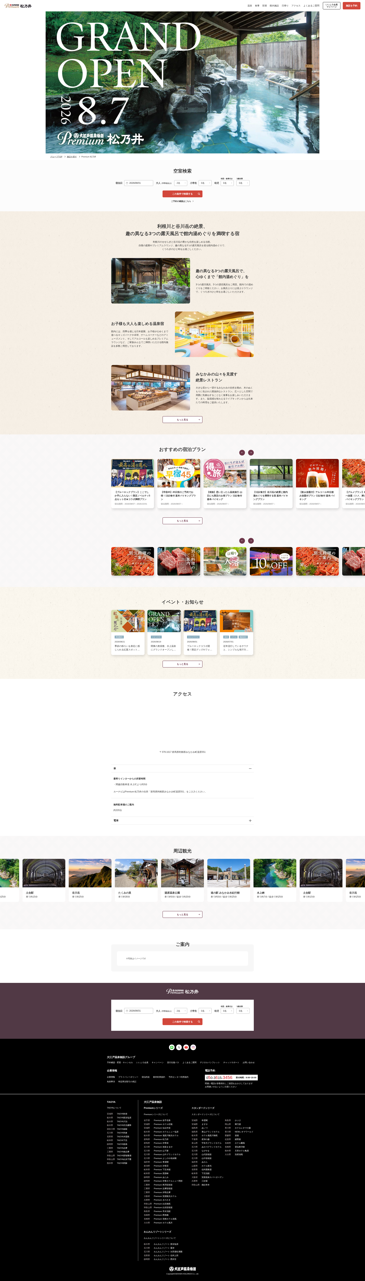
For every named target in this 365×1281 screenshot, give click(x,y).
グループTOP (56, 157)
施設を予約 (351, 5)
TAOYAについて (114, 1108)
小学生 (193, 183)
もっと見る (182, 419)
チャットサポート (231, 1062)
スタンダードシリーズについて (206, 1114)
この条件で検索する (182, 194)
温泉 (250, 5)
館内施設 (274, 5)
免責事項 (111, 1081)
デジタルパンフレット (210, 1062)
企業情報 (111, 1077)
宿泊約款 (146, 1077)
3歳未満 (240, 179)
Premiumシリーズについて (156, 1114)
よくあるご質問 (311, 5)
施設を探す (72, 157)
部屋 (264, 5)
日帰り (285, 5)
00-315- (219, 1078)
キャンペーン (158, 1062)
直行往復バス (173, 1062)
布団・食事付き (227, 179)
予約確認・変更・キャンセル (120, 1062)
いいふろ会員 (142, 1062)
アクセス (296, 5)
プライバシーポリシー (128, 1077)
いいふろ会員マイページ (332, 5)
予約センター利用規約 (178, 1077)
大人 (164, 183)
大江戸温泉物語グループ (121, 1057)
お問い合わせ (249, 1062)
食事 (257, 5)
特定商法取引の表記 (127, 1081)
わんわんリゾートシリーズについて (160, 1238)
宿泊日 (119, 183)
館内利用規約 (159, 1077)
